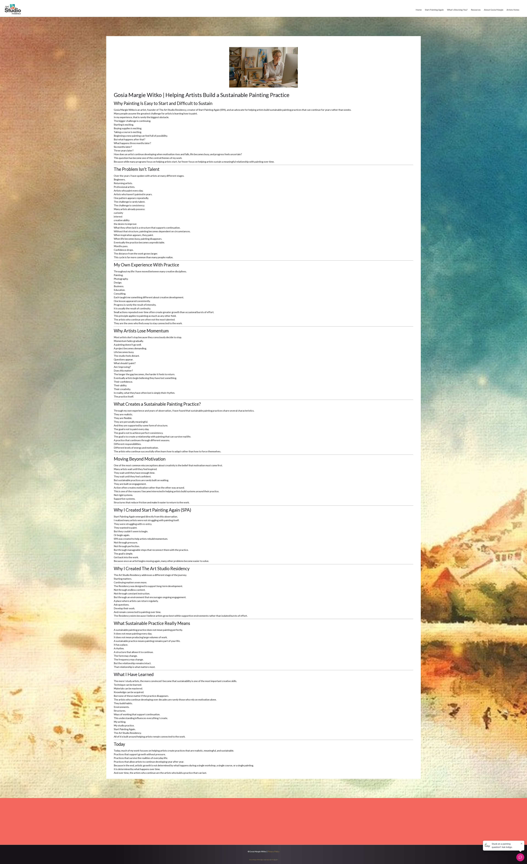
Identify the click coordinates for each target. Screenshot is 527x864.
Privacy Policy (273, 851)
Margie (255, 859)
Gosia (250, 859)
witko (272, 859)
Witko (259, 859)
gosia (263, 859)
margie (268, 859)
